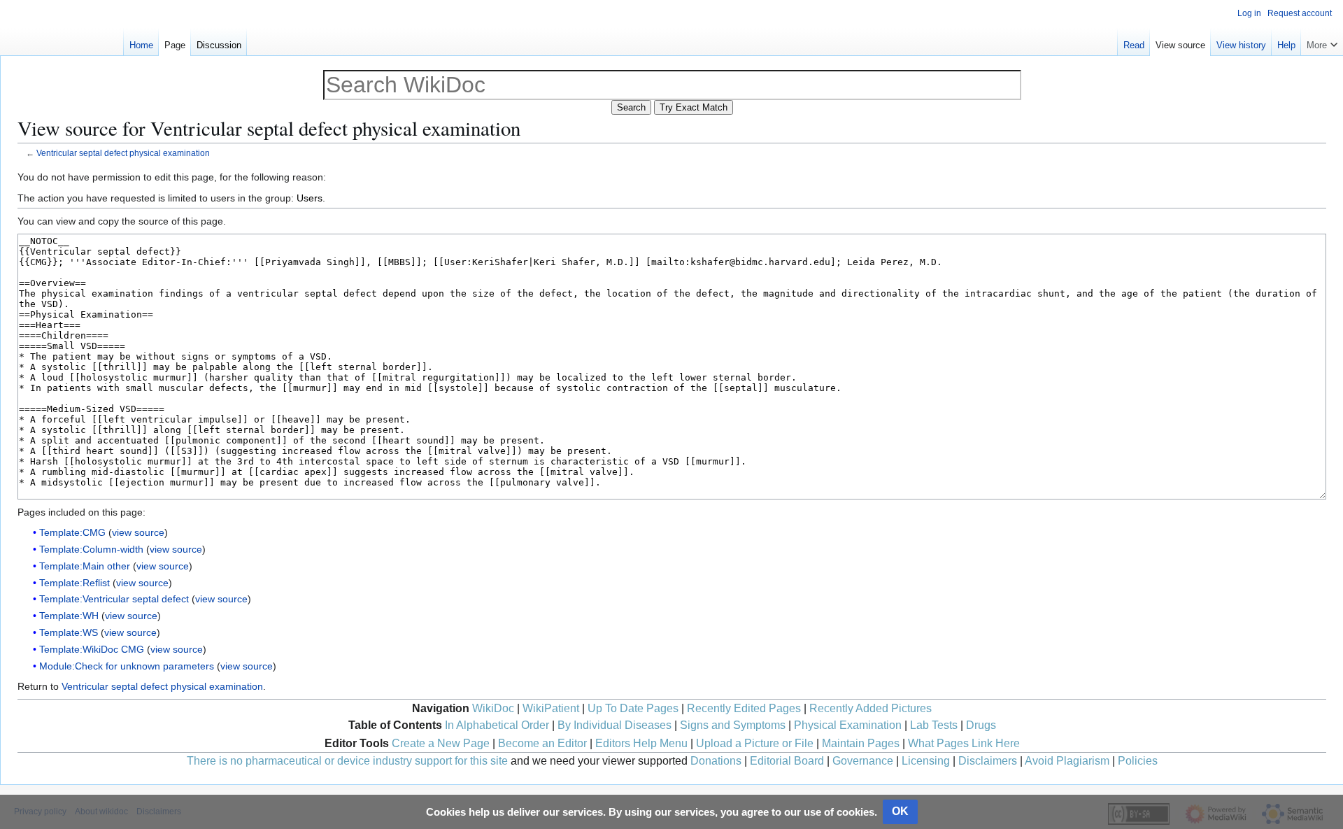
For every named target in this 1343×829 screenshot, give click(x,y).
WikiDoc (493, 708)
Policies (1138, 761)
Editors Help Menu (641, 743)
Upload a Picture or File (754, 743)
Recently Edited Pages (744, 708)
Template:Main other (84, 566)
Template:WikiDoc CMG (91, 649)
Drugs (981, 725)
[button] (1322, 42)
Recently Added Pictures (870, 708)
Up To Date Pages (633, 708)
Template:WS (68, 632)
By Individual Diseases (614, 725)
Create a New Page (441, 743)
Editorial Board (787, 761)
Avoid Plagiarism (1067, 761)
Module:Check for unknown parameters (126, 666)
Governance (862, 761)
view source (138, 532)
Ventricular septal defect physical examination (123, 152)
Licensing (926, 761)
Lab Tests (934, 725)
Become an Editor (542, 743)
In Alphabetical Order (497, 725)
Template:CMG (72, 532)
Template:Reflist (74, 582)
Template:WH (69, 615)
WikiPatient (551, 708)
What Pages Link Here (964, 743)
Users (309, 198)
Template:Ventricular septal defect (114, 598)
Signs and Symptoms (733, 725)
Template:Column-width (91, 549)
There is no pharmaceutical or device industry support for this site (347, 761)
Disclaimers (987, 761)
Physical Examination (848, 725)
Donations (715, 761)
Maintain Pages (861, 743)
